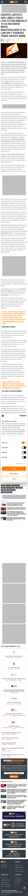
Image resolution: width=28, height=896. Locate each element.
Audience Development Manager (10, 737)
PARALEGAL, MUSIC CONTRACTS (14, 713)
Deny (14, 479)
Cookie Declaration (20, 871)
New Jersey (11, 727)
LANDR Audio (18, 657)
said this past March (14, 295)
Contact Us (4, 878)
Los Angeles (4, 744)
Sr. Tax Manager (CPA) (14, 667)
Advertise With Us (5, 880)
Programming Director (14, 726)
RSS (17, 884)
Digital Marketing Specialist (9, 743)
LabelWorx (8, 756)
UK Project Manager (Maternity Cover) (11, 732)
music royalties (11, 489)
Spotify (20, 680)
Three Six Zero (18, 704)
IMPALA (7, 83)
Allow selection (14, 473)
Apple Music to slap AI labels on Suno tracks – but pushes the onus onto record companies (17, 786)
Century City (5, 715)
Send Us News (4, 882)
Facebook (18, 878)
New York (8, 680)
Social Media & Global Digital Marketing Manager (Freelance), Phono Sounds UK (14, 690)
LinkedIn (18, 880)
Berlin (7, 704)
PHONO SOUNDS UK (14, 692)
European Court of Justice (8, 487)
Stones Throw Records (11, 734)
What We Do (4, 867)
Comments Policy (19, 867)
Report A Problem (5, 886)
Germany (11, 704)
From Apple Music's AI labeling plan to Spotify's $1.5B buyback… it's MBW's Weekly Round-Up (17, 797)
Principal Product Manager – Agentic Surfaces (14, 678)
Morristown (5, 727)
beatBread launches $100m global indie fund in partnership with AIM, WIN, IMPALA (16, 519)
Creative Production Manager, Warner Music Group (13, 748)
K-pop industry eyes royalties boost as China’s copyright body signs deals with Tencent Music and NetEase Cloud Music (16, 513)
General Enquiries (5, 884)
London (3, 734)
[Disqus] (14, 542)
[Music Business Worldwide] (14, 2)
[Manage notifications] (24, 888)
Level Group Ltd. (16, 669)
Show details (19, 463)
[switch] (24, 447)
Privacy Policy (18, 869)
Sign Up (15, 776)
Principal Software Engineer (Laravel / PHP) (13, 754)
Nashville (10, 669)
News (4, 485)
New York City (10, 657)
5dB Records (9, 739)
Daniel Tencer (5, 41)
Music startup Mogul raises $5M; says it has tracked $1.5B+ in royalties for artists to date (16, 504)
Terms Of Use (18, 865)
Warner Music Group (6, 750)
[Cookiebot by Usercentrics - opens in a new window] (19, 416)
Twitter (18, 882)
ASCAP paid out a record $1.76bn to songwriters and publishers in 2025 (16, 508)
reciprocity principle (7, 492)
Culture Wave (11, 744)
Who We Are (4, 865)
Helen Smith (4, 295)
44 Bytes (8, 894)
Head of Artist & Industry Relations (14, 656)
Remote (3, 756)
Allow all (14, 468)
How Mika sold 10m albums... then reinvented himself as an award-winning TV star (16, 807)
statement (23, 349)
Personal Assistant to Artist (14, 702)
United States (16, 485)
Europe (9, 485)
